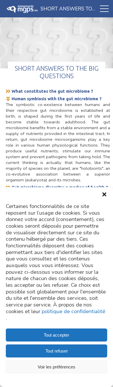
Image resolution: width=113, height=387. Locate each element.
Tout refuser (56, 350)
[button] (104, 194)
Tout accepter (56, 335)
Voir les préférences (56, 366)
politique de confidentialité (73, 311)
